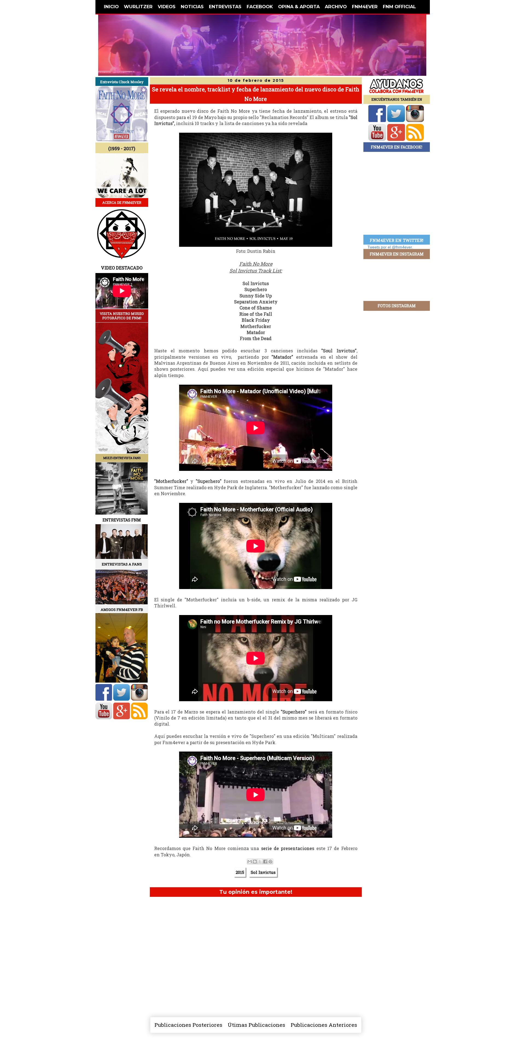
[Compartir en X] (260, 861)
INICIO (111, 6)
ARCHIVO (336, 6)
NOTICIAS (192, 6)
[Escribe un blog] (255, 861)
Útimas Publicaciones (256, 1024)
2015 (240, 872)
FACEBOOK (260, 6)
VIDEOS (167, 6)
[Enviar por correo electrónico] (249, 861)
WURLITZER (138, 6)
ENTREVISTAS (225, 6)
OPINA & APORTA (299, 6)
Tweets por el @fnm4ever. (390, 247)
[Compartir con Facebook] (265, 861)
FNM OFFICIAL (399, 6)
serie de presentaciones (287, 848)
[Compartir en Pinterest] (270, 861)
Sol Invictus (263, 872)
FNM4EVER (365, 6)
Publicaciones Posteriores (188, 1024)
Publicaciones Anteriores (324, 1024)
